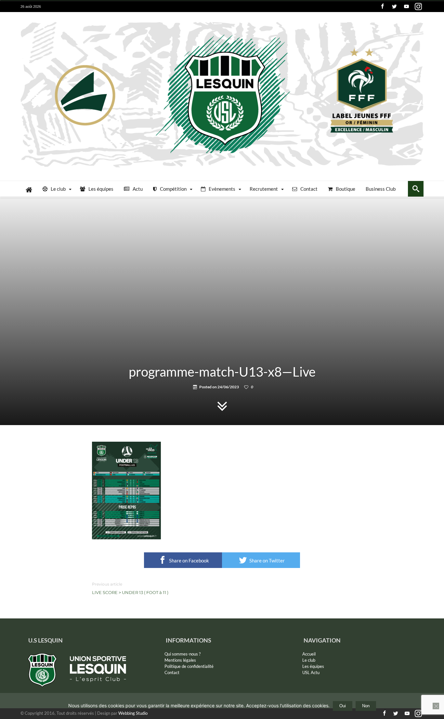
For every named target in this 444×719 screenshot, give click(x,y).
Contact (171, 672)
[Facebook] (382, 6)
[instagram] (418, 6)
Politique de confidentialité (189, 666)
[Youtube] (406, 6)
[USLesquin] (222, 21)
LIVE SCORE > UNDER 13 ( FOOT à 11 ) (130, 588)
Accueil (309, 654)
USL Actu (311, 672)
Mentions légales (180, 660)
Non (366, 705)
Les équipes (313, 666)
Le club (308, 660)
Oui (342, 705)
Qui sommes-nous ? (182, 654)
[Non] (436, 706)
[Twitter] (394, 6)
